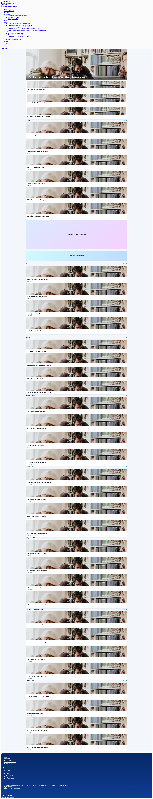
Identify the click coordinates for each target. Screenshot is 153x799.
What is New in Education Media (37, 605)
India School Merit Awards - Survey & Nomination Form (24, 28)
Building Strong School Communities (38, 151)
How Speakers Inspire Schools (36, 659)
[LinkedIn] (3, 4)
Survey (6, 22)
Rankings (7, 12)
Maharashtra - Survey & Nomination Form (20, 25)
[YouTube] (6, 4)
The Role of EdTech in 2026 (35, 167)
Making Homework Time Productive (38, 314)
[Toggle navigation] (16, 6)
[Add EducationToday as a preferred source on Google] (6, 44)
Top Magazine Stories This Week (37, 570)
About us (6, 757)
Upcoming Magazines (14, 17)
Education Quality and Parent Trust (38, 216)
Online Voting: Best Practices (35, 445)
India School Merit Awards (15, 38)
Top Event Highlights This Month (37, 533)
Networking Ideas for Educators (36, 516)
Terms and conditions (10, 762)
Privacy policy (8, 760)
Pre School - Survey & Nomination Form (19, 27)
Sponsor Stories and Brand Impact (37, 642)
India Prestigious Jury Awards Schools (18, 36)
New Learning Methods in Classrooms (38, 135)
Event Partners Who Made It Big (37, 676)
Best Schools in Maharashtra (16, 35)
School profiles (8, 775)
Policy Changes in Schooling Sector (37, 747)
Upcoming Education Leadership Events (39, 482)
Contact (6, 41)
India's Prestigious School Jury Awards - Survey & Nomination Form (27, 30)
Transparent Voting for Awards (36, 428)
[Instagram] (5, 4)
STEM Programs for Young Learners (38, 200)
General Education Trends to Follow (38, 696)
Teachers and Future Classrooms (37, 730)
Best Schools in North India (15, 33)
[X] (4, 795)
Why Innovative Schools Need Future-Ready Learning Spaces (58, 77)
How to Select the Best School (36, 183)
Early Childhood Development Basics (38, 331)
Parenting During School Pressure (37, 296)
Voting (6, 31)
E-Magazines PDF (13, 19)
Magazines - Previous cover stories (17, 15)
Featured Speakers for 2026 (35, 625)
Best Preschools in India (14, 39)
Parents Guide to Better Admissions (37, 103)
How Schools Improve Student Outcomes (39, 116)
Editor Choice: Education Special (37, 553)
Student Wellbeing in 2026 (35, 713)
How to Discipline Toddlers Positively (38, 279)
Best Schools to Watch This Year (36, 351)
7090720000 (9, 787)
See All (125, 120)
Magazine (7, 14)
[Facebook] (1, 4)
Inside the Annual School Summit (37, 499)
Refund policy (8, 763)
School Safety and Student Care (36, 379)
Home (6, 9)
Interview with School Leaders (36, 588)
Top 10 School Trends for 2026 (36, 89)
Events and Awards (9, 778)
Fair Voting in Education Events (36, 462)
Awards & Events (9, 11)
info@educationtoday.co (13, 788)
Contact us (7, 758)
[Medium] (11, 795)
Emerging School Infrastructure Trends (39, 365)
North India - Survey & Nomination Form (19, 23)
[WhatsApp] (8, 48)
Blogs (6, 20)
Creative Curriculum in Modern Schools (39, 392)
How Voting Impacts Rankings (36, 411)
